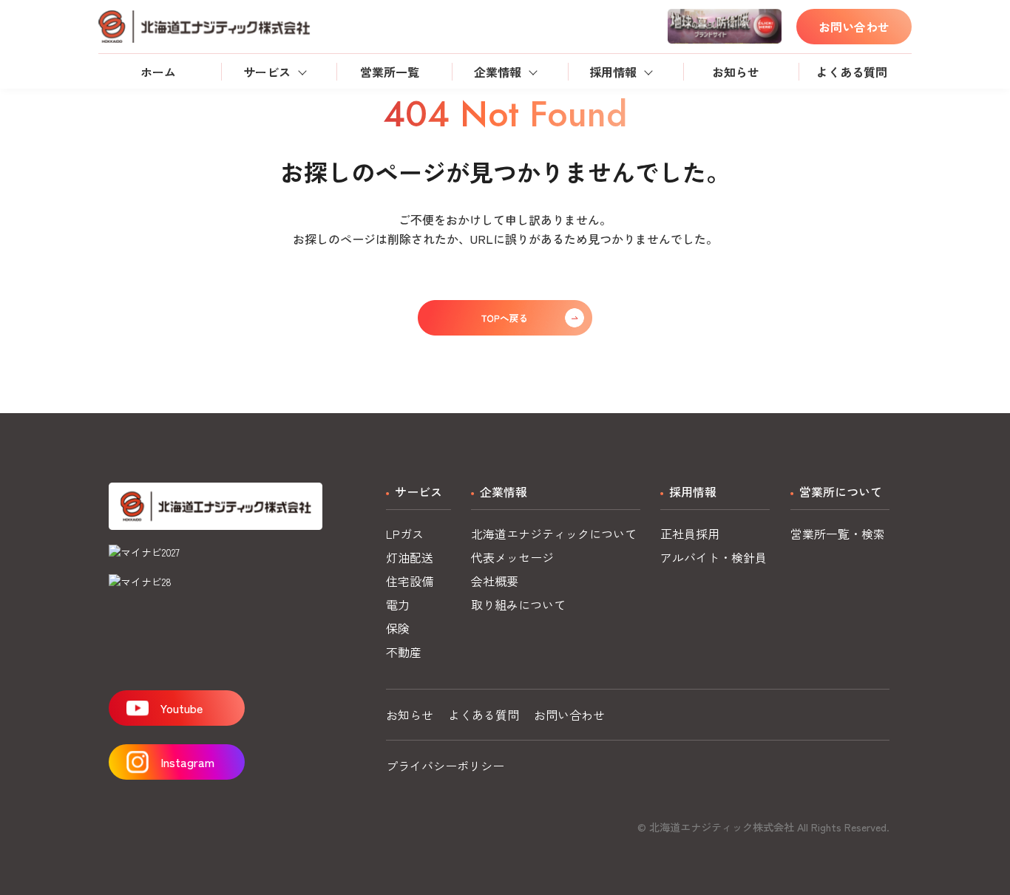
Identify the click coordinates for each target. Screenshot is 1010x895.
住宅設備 (409, 581)
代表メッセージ (512, 557)
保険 (398, 628)
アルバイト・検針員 (713, 557)
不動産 (403, 652)
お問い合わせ (853, 26)
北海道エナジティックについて (554, 533)
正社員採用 (689, 533)
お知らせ (735, 72)
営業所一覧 (389, 72)
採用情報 (613, 72)
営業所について (840, 491)
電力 (398, 604)
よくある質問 (851, 72)
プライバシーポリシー (445, 766)
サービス (267, 72)
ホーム (158, 72)
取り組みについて (518, 604)
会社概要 (494, 581)
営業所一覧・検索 (837, 533)
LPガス (405, 533)
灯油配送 (409, 557)
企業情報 (497, 72)
